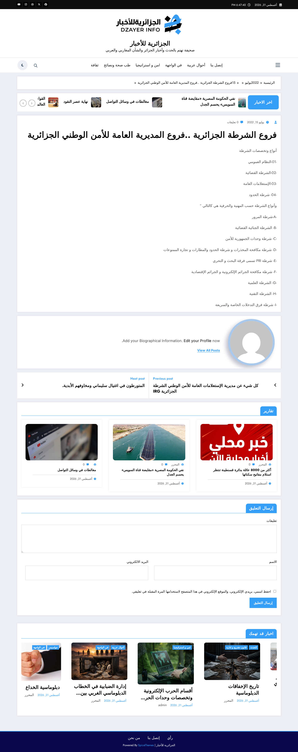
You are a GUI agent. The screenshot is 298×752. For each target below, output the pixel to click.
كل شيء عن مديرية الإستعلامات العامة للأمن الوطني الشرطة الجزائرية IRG (205, 388)
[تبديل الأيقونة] (278, 65)
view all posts (208, 350)
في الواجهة (173, 65)
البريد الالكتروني (137, 561)
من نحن (134, 737)
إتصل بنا (216, 65)
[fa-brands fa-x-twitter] (39, 4)
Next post (137, 378)
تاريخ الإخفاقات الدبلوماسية (193, 689)
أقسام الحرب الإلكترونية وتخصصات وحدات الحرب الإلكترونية (117, 694)
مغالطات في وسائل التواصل (140, 101)
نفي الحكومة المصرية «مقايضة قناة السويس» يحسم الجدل (221, 101)
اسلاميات (268, 647)
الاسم (273, 561)
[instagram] (25, 4)
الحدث (203, 647)
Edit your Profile (197, 341)
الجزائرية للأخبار (150, 43)
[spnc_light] (22, 65)
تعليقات (272, 520)
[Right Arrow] (23, 103)
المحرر (263, 464)
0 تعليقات (232, 122)
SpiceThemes (146, 745)
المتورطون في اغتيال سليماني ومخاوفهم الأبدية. (103, 386)
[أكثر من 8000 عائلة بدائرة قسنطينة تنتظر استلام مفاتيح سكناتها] (236, 442)
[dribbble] (32, 4)
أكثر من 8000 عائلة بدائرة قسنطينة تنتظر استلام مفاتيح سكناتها (242, 472)
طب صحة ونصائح (117, 65)
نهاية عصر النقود (88, 101)
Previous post (163, 378)
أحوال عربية (196, 65)
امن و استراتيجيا (148, 65)
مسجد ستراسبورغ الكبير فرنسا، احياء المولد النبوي (250, 680)
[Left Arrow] (32, 103)
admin (113, 705)
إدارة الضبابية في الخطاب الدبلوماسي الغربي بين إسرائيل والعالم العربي (50, 689)
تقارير (257, 647)
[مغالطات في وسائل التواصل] (62, 442)
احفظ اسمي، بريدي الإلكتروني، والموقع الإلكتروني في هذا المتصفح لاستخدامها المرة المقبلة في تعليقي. (201, 591)
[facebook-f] (45, 4)
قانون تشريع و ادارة (187, 647)
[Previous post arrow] (275, 385)
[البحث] (36, 66)
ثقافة (95, 65)
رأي (170, 737)
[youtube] (19, 4)
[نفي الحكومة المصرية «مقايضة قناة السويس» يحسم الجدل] (149, 442)
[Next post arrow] (22, 385)
